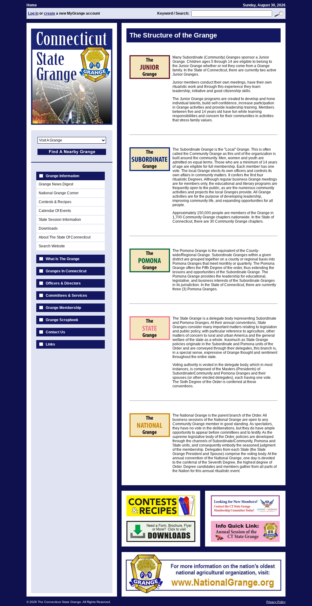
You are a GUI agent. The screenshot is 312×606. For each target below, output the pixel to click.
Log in (33, 13)
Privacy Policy (275, 602)
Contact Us (55, 332)
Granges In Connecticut (66, 271)
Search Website (52, 246)
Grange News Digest (56, 184)
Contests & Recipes (55, 202)
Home (32, 5)
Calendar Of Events (55, 211)
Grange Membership (63, 308)
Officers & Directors (63, 283)
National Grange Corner (59, 193)
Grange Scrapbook (62, 320)
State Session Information (60, 219)
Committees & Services (66, 295)
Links (50, 344)
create (49, 13)
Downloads (48, 228)
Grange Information (62, 176)
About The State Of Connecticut (64, 237)
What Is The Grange (63, 259)
